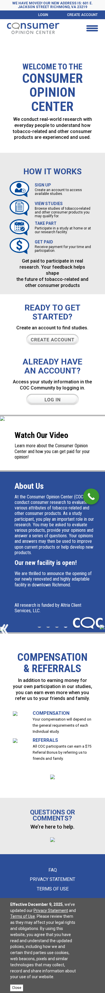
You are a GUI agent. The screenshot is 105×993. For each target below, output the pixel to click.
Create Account (82, 15)
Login (43, 15)
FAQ (52, 870)
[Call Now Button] (91, 496)
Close (16, 988)
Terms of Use (53, 889)
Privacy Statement (52, 879)
